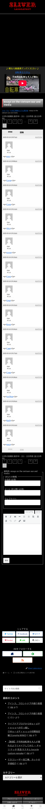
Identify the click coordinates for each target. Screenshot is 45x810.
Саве (8, 348)
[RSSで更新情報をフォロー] (22, 660)
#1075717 (38, 305)
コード (38, 512)
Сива (8, 372)
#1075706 (38, 185)
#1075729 (38, 377)
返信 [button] (16, 137)
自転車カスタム (22, 72)
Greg (8, 300)
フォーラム (5, 110)
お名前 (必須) (10, 479)
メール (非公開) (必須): (14, 489)
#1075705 (38, 161)
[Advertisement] (22, 39)
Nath (8, 420)
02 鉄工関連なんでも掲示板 (19, 110)
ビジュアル (29, 512)
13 (30, 121)
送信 (6, 560)
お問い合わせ (12, 802)
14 (35, 121)
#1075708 (38, 209)
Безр (8, 324)
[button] (6, 517)
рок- (8, 156)
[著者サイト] (12, 653)
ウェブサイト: (11, 499)
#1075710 (38, 233)
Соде (8, 204)
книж (9, 252)
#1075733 (38, 401)
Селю (8, 180)
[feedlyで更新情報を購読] (33, 653)
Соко (8, 276)
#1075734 (38, 425)
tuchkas (9, 396)
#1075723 (38, 329)
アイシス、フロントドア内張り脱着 (25, 703)
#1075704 (38, 137)
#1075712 (38, 257)
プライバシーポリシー (32, 799)
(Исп (8, 228)
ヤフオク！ (33, 802)
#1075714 (38, 281)
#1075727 (38, 353)
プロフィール (12, 799)
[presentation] (6, 516)
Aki (11, 707)
